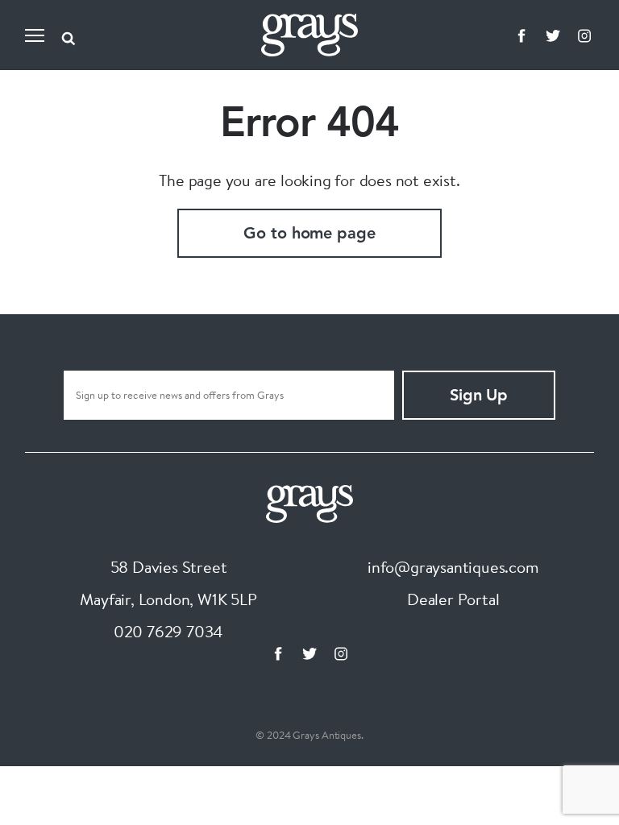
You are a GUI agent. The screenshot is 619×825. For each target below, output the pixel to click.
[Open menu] (34, 35)
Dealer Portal (453, 599)
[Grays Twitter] (553, 35)
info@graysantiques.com (453, 567)
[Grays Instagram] (584, 35)
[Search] (68, 35)
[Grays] (309, 501)
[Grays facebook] (521, 35)
